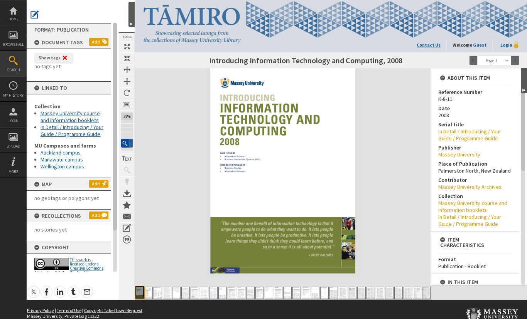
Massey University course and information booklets (70, 117)
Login (13, 120)
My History (13, 95)
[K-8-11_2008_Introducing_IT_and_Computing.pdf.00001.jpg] (139, 292)
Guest (479, 45)
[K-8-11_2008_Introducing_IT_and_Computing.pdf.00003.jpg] (158, 293)
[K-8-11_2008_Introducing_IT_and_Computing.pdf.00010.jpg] (222, 293)
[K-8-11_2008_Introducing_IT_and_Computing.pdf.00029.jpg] (398, 293)
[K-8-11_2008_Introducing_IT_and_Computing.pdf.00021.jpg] (324, 293)
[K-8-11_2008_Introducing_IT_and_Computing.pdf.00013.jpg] (250, 293)
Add (96, 42)
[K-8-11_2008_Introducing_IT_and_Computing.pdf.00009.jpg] (213, 293)
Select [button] (507, 60)
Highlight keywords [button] (127, 182)
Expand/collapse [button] (524, 80)
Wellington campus (62, 166)
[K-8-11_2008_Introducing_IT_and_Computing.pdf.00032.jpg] (426, 293)
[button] (127, 143)
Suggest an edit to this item (34, 14)
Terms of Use (69, 310)
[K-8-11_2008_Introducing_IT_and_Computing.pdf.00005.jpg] (176, 293)
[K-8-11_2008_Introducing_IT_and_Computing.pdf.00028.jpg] (389, 293)
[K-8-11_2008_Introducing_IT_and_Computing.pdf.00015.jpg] (269, 293)
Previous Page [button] (473, 60)
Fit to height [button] (127, 81)
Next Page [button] (515, 60)
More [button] (13, 171)
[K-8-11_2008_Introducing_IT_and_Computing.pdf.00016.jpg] (278, 293)
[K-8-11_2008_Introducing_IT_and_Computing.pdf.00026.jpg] (371, 293)
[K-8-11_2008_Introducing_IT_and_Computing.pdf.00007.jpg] (195, 293)
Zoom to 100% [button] (127, 104)
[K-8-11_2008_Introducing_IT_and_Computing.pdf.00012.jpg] (241, 293)
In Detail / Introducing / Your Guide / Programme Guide (72, 131)
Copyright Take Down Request (113, 310)
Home (13, 19)
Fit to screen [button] (127, 58)
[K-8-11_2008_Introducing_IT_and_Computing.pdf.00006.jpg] (185, 293)
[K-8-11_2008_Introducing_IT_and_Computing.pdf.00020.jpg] (315, 293)
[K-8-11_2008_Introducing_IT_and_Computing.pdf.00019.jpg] (306, 293)
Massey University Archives (470, 186)
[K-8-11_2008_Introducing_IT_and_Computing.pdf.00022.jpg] (333, 293)
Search (13, 69)
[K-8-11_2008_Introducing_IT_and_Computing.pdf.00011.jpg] (232, 293)
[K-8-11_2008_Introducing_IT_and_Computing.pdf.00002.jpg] (148, 293)
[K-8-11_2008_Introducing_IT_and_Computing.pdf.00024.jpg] (352, 293)
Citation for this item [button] (127, 239)
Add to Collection (127, 205)
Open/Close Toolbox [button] (131, 14)
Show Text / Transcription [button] (127, 159)
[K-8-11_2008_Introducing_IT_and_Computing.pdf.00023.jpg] (343, 293)
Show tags (50, 57)
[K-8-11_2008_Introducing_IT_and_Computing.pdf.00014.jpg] (259, 293)
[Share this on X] (34, 287)
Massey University (459, 154)
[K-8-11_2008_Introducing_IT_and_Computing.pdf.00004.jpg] (167, 293)
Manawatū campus (62, 159)
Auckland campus (61, 152)
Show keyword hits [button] (127, 170)
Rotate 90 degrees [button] (127, 93)
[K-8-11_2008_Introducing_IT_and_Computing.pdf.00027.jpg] (380, 293)
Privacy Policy (40, 310)
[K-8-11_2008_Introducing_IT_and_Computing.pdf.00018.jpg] (296, 293)
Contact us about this (127, 216)
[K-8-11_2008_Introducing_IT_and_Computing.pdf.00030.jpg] (408, 293)
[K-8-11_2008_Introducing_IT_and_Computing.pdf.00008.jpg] (204, 293)
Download (127, 193)
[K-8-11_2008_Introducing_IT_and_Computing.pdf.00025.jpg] (361, 293)
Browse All (13, 44)
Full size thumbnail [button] (127, 46)
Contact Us (429, 45)
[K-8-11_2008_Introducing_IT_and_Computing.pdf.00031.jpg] (417, 293)
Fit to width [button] (127, 70)
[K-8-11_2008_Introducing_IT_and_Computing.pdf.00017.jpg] (287, 293)
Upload (13, 146)
